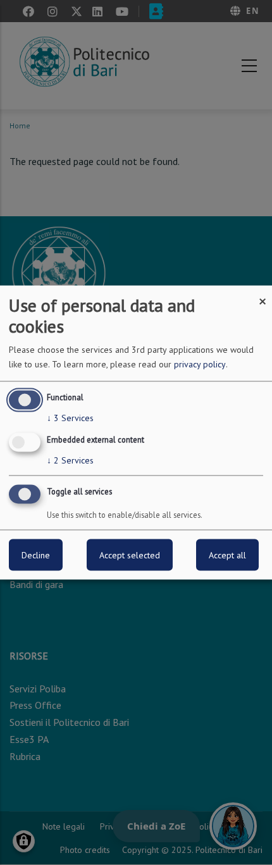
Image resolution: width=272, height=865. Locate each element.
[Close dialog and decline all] (262, 294)
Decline (36, 554)
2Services (70, 460)
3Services (70, 418)
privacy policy (200, 364)
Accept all (227, 554)
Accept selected (129, 554)
